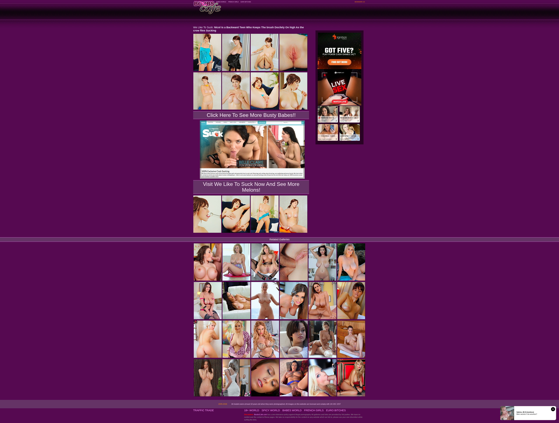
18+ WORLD (251, 410)
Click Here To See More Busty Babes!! (251, 115)
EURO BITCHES (246, 2)
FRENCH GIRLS (233, 2)
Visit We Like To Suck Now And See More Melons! (251, 187)
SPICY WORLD (271, 410)
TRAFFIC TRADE (203, 410)
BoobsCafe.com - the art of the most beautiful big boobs (207, 6)
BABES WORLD (221, 2)
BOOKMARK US (360, 2)
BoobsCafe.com (260, 415)
